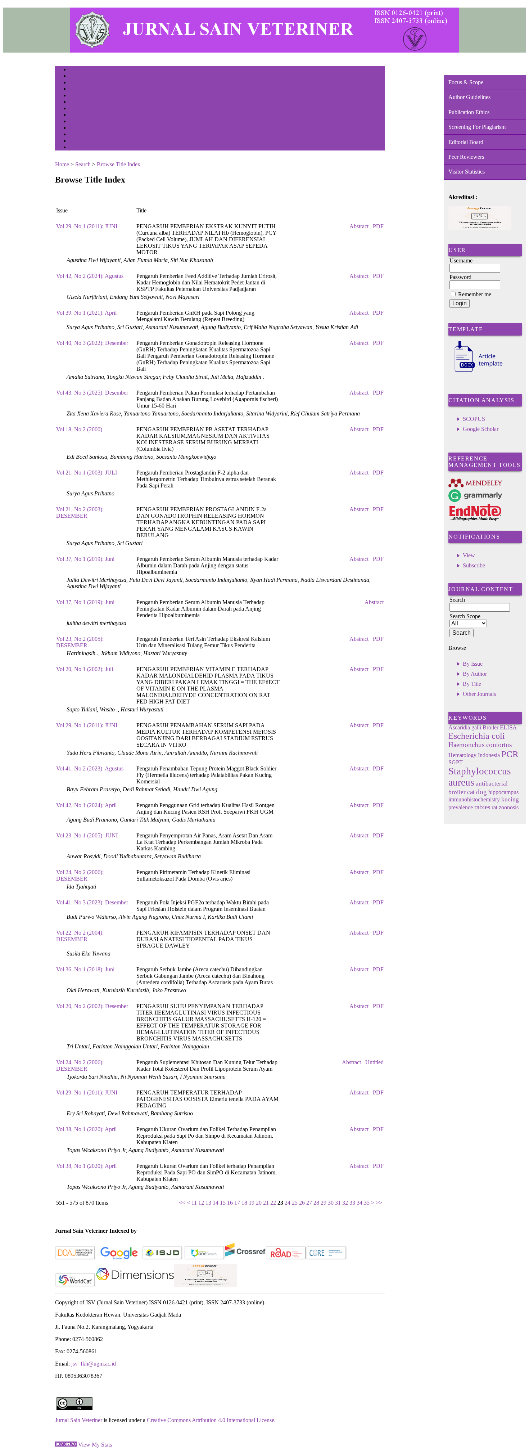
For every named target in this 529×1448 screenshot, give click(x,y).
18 (244, 1203)
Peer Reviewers (466, 157)
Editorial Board (465, 142)
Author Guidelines (469, 97)
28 (316, 1203)
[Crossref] (245, 1258)
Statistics (77, 122)
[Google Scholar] (119, 1258)
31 (338, 1203)
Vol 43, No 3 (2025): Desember (92, 393)
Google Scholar (480, 429)
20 (259, 1203)
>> (379, 1203)
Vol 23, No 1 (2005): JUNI (87, 835)
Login (74, 83)
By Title (472, 684)
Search (74, 96)
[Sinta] (205, 1285)
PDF (378, 226)
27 (309, 1203)
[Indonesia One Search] (204, 1258)
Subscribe (474, 565)
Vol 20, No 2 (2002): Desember (92, 1006)
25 (295, 1203)
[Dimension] (135, 1285)
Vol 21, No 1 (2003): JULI (86, 472)
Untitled (374, 1062)
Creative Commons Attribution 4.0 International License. (211, 1420)
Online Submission (85, 128)
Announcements (82, 115)
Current (75, 102)
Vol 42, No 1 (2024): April (86, 805)
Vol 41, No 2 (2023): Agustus (89, 768)
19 (251, 1203)
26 (302, 1203)
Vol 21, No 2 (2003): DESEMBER (80, 512)
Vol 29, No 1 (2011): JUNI (86, 226)
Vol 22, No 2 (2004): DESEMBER (80, 936)
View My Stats (95, 1445)
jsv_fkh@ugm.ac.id (93, 1364)
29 (323, 1203)
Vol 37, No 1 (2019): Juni (85, 559)
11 (194, 1203)
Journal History (82, 135)
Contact (75, 148)
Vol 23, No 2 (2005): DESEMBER (80, 642)
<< (182, 1203)
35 (367, 1203)
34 (359, 1203)
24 (287, 1203)
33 (352, 1203)
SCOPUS (474, 419)
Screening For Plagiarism (477, 127)
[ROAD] (286, 1258)
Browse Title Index (118, 164)
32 (345, 1203)
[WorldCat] (75, 1285)
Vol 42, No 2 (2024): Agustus (89, 276)
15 (223, 1203)
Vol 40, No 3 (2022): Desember (92, 343)
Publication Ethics (468, 112)
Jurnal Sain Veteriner (78, 1420)
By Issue (473, 664)
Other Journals (479, 694)
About (74, 76)
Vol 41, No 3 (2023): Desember (92, 902)
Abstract (359, 226)
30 (331, 1203)
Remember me (474, 294)
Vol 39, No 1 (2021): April (86, 313)
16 (230, 1203)
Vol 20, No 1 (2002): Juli (84, 669)
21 (266, 1203)
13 (208, 1203)
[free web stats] (66, 1445)
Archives (76, 109)
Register (76, 89)
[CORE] (326, 1258)
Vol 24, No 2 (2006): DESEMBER (80, 875)
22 (273, 1203)
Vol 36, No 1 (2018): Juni (85, 969)
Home (74, 70)
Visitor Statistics (466, 171)
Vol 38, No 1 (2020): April (86, 1129)
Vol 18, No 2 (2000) (79, 429)
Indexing (76, 141)
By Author (475, 674)
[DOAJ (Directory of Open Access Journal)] (75, 1258)
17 (237, 1203)
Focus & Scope (465, 82)
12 (201, 1203)
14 (215, 1203)
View (469, 555)
